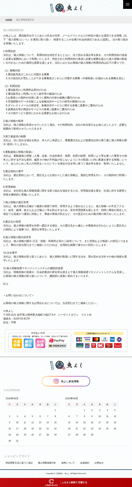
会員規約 (84, 463)
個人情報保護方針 (47, 463)
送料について (68, 463)
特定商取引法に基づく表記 (19, 463)
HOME (8, 19)
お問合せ (99, 463)
